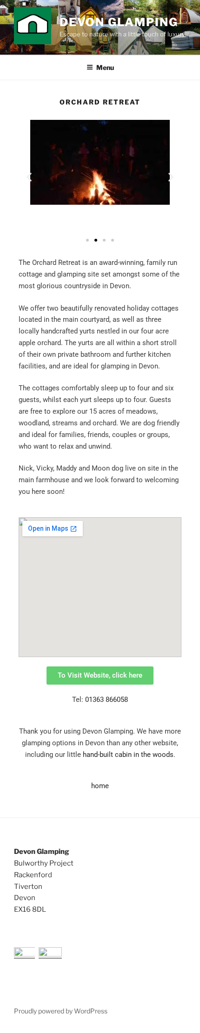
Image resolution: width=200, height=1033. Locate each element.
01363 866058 (106, 699)
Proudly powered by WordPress (60, 1011)
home (100, 786)
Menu (105, 67)
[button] (29, 177)
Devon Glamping (119, 22)
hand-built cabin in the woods (128, 754)
